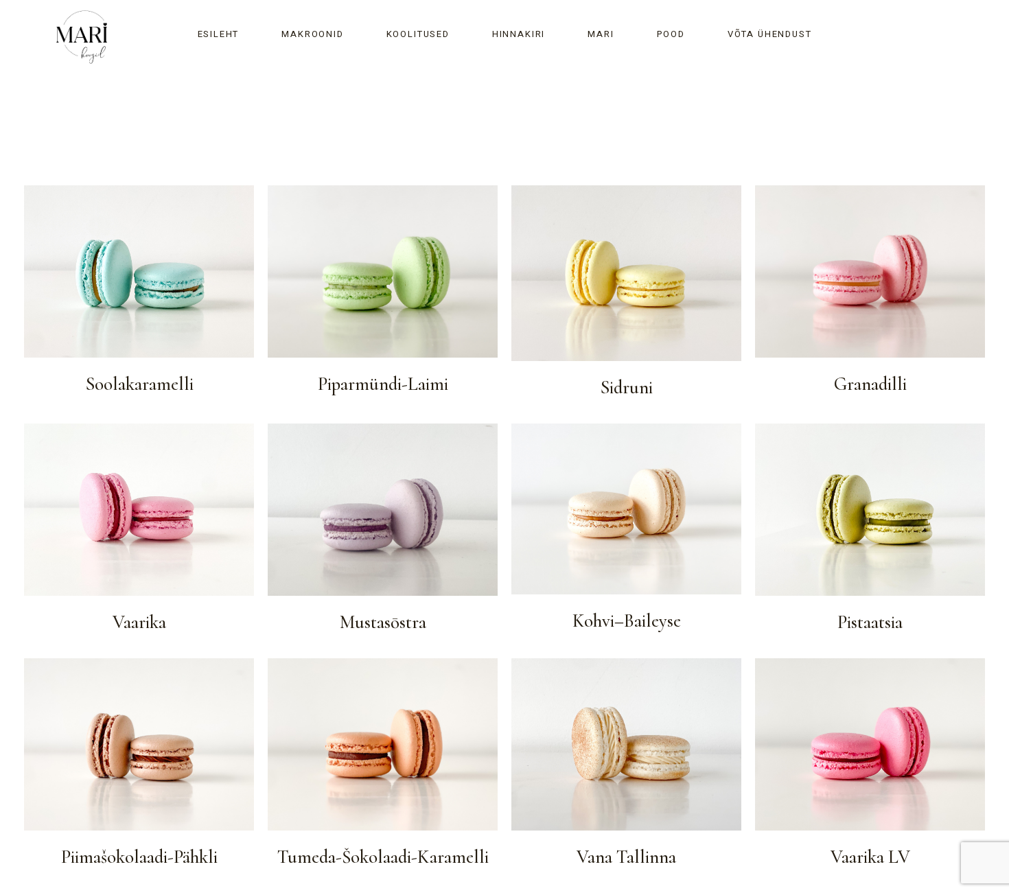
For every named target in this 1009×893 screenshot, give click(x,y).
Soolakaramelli (139, 384)
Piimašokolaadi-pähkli (139, 857)
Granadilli (870, 384)
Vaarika (139, 622)
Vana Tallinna (626, 857)
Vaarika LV (870, 857)
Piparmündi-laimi (383, 384)
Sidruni (626, 387)
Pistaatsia (870, 622)
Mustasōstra (383, 622)
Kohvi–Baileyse (626, 621)
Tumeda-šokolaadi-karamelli (383, 857)
